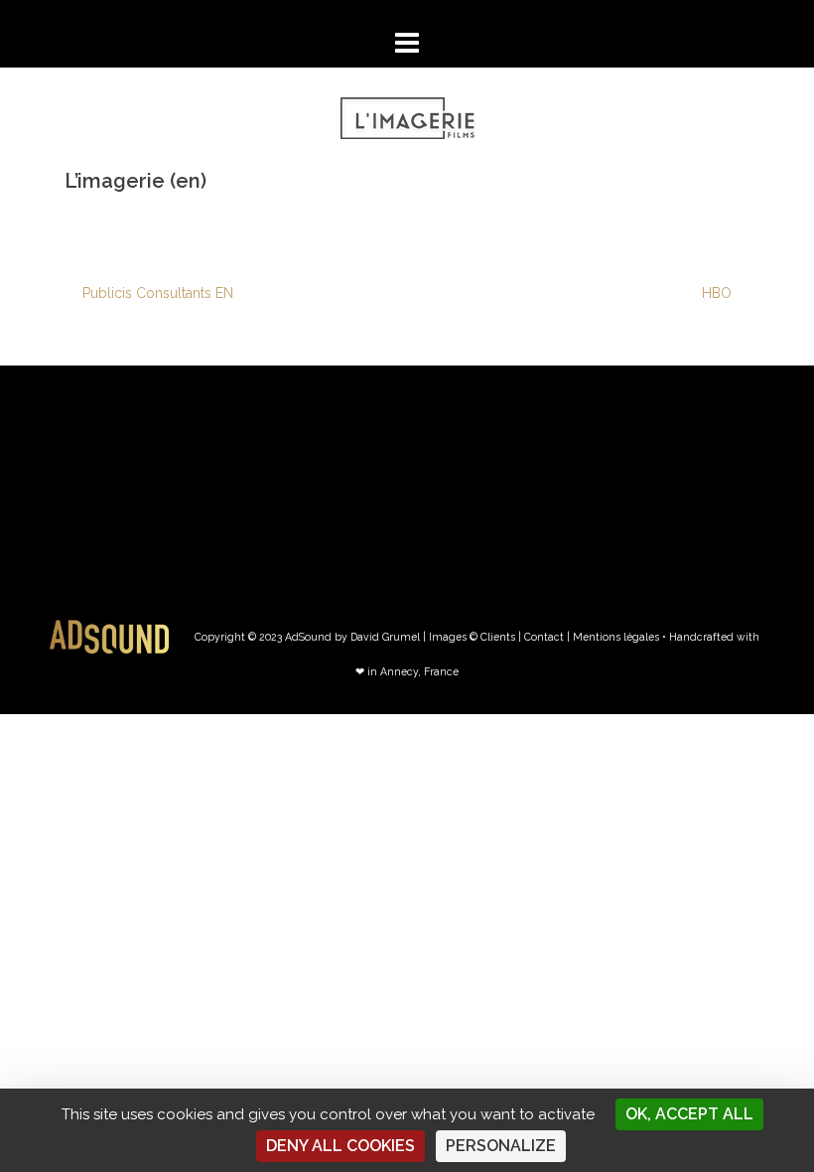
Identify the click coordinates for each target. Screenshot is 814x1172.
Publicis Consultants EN (157, 293)
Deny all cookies (340, 1145)
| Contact (541, 637)
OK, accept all (689, 1113)
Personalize (501, 1145)
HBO (717, 293)
